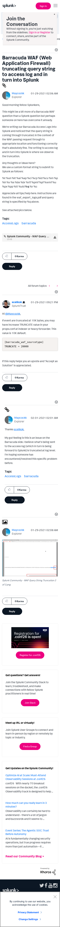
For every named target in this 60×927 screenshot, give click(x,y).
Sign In (43, 6)
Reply (12, 266)
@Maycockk (12, 313)
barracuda (29, 223)
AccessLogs (10, 223)
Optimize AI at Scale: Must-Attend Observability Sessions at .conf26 (26, 777)
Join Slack (30, 702)
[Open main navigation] (56, 5)
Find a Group (30, 746)
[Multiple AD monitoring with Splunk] (50, 286)
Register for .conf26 (30, 655)
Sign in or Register (39, 32)
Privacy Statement (28, 912)
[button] (56, 50)
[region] (30, 909)
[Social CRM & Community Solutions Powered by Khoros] (48, 871)
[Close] (55, 896)
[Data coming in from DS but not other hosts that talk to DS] (56, 286)
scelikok (19, 429)
